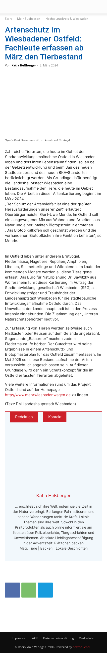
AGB (35, 638)
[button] (8, 6)
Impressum (19, 638)
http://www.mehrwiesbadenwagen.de (38, 394)
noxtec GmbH (82, 647)
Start (8, 18)
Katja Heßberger (23, 65)
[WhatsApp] (28, 590)
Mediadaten (87, 638)
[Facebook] (12, 590)
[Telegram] (45, 590)
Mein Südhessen (28, 18)
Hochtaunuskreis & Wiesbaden (67, 18)
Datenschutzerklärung (58, 638)
